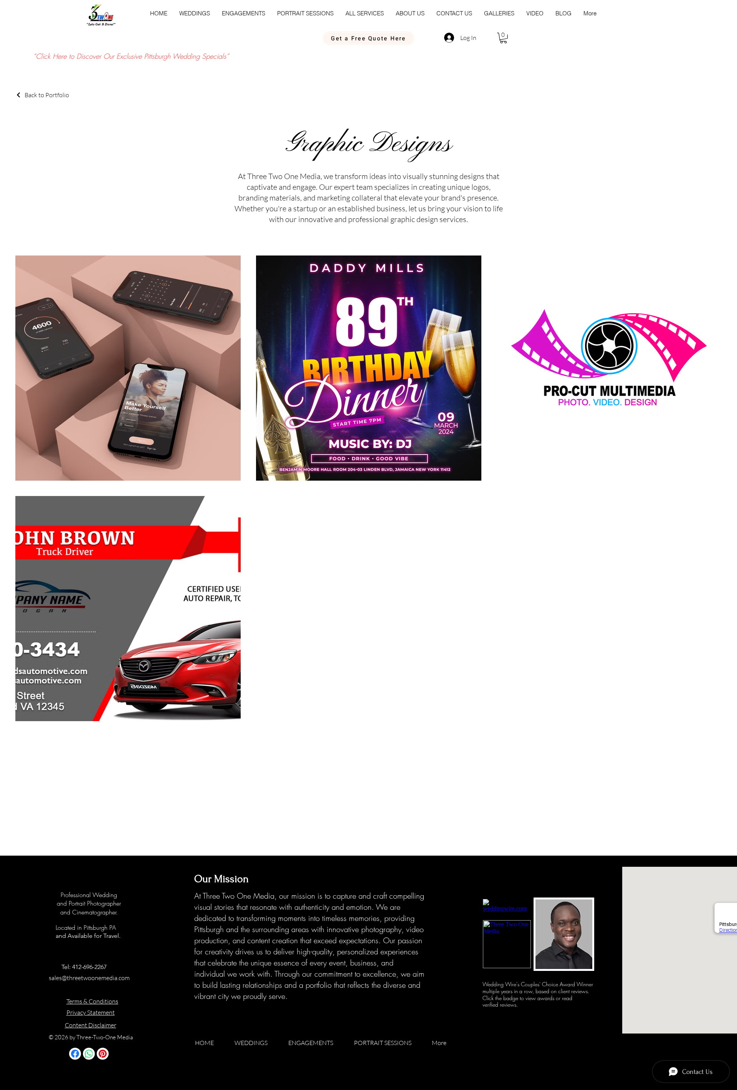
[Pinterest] (103, 1054)
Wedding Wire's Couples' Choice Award (530, 984)
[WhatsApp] (89, 1054)
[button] (503, 38)
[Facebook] (75, 1054)
